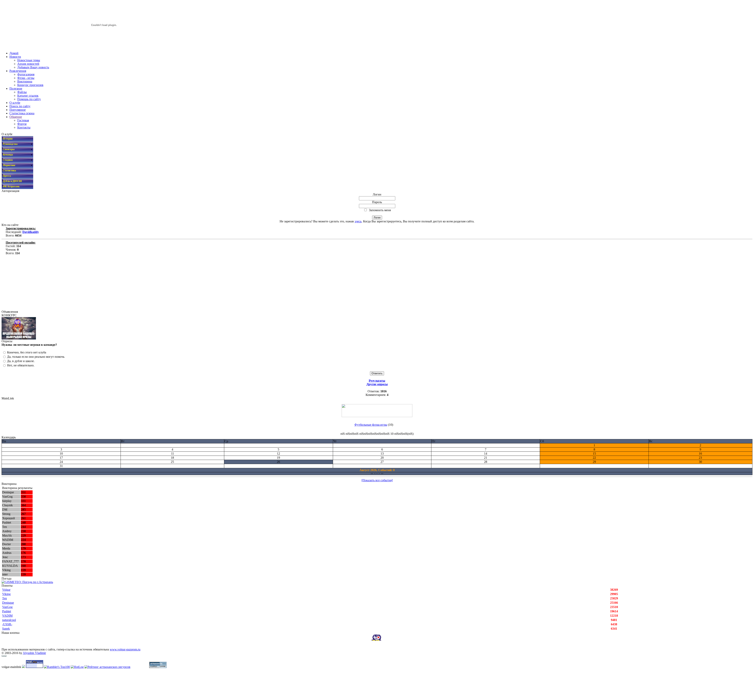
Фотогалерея (25, 74)
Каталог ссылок (27, 95)
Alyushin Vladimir (34, 653)
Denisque (8, 602)
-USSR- (7, 624)
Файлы (22, 92)
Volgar (6, 589)
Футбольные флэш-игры (370, 424)
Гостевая (23, 120)
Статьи (4, 656)
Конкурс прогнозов (30, 85)
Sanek (6, 628)
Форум (22, 124)
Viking (6, 594)
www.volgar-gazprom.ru (125, 649)
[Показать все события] (377, 480)
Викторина (24, 81)
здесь (358, 221)
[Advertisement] (119, 282)
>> (382, 473)
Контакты (23, 127)
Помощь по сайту (29, 99)
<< (372, 473)
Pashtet (6, 611)
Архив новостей (28, 63)
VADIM (7, 615)
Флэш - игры (25, 78)
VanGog (7, 607)
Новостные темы (28, 60)
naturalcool (9, 620)
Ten (4, 598)
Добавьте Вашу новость (33, 67)
